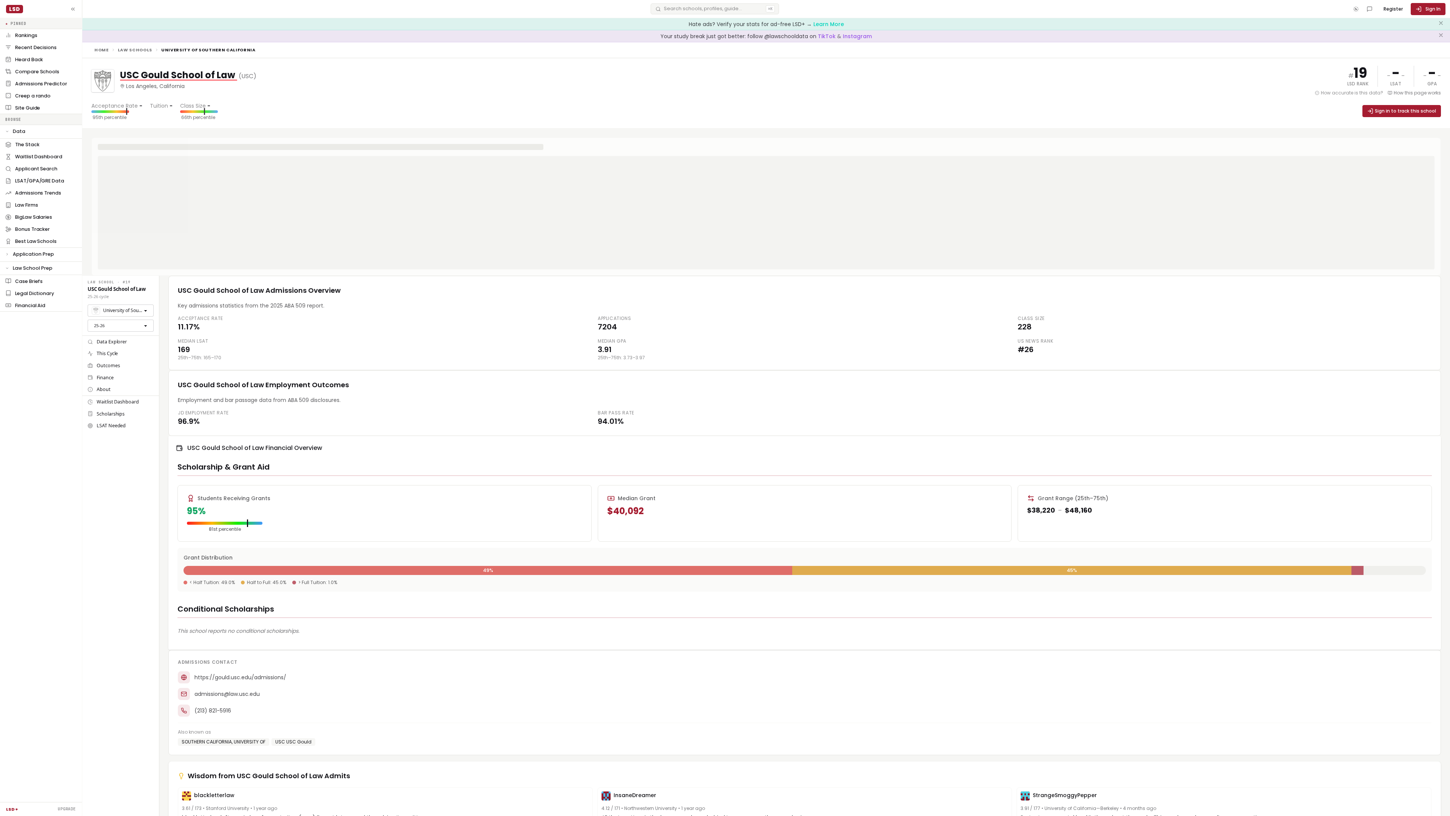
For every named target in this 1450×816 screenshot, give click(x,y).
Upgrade (67, 808)
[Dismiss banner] (1440, 24)
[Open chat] (1370, 9)
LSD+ (12, 809)
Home (101, 50)
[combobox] (121, 310)
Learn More (828, 24)
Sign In (1433, 9)
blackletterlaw (214, 795)
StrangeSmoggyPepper (1065, 795)
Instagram (857, 36)
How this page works (1417, 93)
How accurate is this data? (1352, 93)
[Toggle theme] (1356, 9)
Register (1393, 9)
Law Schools (135, 50)
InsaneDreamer (635, 795)
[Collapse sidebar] (73, 9)
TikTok (827, 36)
